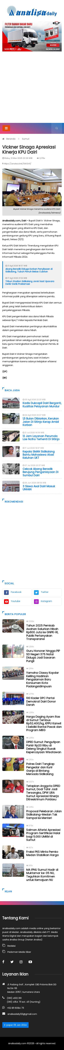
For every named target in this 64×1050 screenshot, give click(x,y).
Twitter (44, 592)
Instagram (46, 601)
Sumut (25, 138)
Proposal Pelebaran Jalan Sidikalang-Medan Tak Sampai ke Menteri (44, 814)
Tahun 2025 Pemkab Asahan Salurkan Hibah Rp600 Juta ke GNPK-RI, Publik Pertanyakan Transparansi (42, 632)
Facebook (16, 592)
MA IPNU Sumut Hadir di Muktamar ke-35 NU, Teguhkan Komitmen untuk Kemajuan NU (42, 875)
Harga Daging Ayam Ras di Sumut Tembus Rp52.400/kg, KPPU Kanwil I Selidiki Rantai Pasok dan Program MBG (44, 723)
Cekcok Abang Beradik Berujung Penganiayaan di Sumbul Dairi (40, 472)
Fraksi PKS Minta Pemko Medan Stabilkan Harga (42, 853)
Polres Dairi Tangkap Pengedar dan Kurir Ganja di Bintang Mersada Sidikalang (40, 769)
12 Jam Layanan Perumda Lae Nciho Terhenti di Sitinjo (41, 437)
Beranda (10, 138)
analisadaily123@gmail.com (22, 1014)
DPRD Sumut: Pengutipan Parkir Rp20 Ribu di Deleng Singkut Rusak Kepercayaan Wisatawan (43, 747)
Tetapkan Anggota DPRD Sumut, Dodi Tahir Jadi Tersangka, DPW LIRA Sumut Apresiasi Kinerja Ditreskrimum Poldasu (43, 792)
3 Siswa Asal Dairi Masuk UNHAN (39, 487)
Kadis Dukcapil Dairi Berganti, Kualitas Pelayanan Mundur (42, 404)
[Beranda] (32, 11)
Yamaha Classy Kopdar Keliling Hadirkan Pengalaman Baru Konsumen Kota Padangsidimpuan (42, 679)
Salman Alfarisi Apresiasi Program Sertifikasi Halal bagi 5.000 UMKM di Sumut (43, 835)
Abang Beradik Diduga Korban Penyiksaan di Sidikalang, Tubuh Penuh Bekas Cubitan (29, 270)
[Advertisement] (32, 89)
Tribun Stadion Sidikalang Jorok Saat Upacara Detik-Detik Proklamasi (29, 282)
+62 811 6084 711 (15, 1008)
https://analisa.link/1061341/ (17, 163)
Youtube (15, 601)
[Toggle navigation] (6, 128)
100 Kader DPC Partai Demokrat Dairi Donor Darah (41, 701)
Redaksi (11, 945)
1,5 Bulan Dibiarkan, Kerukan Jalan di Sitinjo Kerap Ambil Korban (41, 422)
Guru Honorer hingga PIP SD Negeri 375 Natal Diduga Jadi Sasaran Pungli (43, 656)
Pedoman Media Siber (19, 952)
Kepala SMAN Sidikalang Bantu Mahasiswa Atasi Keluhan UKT (39, 455)
